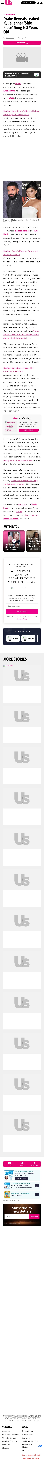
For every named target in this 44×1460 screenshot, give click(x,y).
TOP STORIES (20, 43)
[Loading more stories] (22, 683)
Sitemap (5, 1448)
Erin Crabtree (10, 38)
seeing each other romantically (17, 460)
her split (22, 504)
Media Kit (6, 1445)
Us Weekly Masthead (10, 1434)
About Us (6, 1431)
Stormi (19, 511)
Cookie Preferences (30, 1441)
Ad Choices (26, 1450)
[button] (38, 2)
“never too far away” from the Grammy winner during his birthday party (21, 334)
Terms (32, 616)
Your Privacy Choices (27, 1446)
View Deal (28, 430)
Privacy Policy (22, 619)
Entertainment (9, 14)
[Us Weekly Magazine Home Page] (8, 2)
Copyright (26, 1438)
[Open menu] (2, 3)
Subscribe (28, 3)
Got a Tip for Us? (9, 1438)
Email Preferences (9, 1441)
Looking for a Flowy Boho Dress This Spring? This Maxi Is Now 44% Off (28, 424)
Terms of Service (28, 1431)
